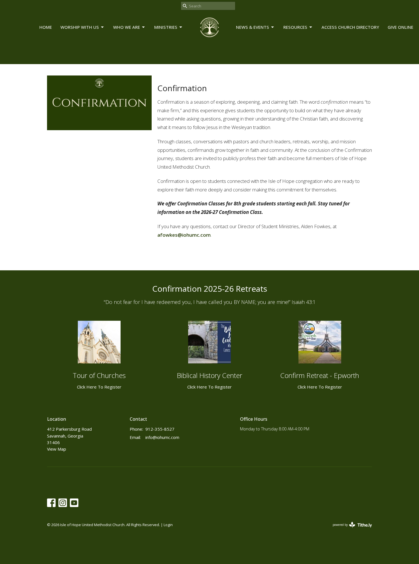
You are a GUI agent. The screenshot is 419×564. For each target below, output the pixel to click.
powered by (349, 529)
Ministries (165, 27)
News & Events (252, 27)
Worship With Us (79, 27)
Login (168, 524)
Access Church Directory (350, 27)
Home (45, 27)
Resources (295, 27)
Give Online (400, 27)
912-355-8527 (159, 429)
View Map (56, 449)
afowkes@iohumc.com (184, 235)
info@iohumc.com (162, 437)
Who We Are (126, 27)
